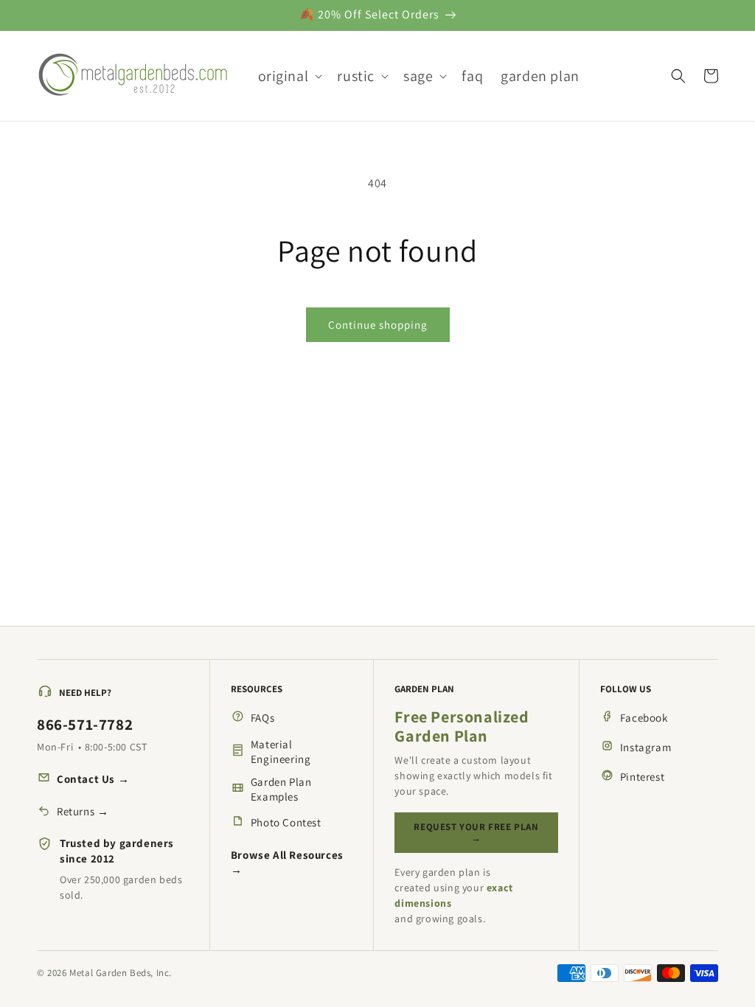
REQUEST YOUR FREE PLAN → (476, 832)
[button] (289, 76)
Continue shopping (378, 325)
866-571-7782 (85, 724)
